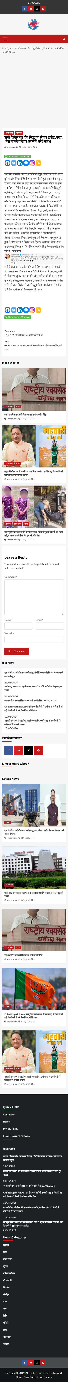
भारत (5, 1301)
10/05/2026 (25, 479)
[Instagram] (32, 163)
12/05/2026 (25, 1021)
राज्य (18, 406)
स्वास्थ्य (6, 1343)
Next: (33, 345)
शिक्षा (5, 1329)
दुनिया (5, 1266)
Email (39, 619)
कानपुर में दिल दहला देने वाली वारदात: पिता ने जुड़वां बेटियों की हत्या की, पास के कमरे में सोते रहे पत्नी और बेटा (33, 533)
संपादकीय (7, 1336)
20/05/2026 (25, 419)
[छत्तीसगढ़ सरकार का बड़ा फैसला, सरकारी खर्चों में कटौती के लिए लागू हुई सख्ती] (34, 868)
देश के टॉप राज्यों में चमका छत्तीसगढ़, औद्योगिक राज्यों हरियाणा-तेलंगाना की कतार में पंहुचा (33, 674)
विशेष (5, 1315)
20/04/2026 (25, 539)
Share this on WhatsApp (19, 156)
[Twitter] (13, 163)
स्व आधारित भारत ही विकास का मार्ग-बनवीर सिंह (25, 414)
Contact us (9, 1114)
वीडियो (5, 1322)
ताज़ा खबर (9, 133)
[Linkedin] (20, 163)
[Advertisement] (34, 91)
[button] (5, 38)
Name (8, 619)
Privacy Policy (10, 1128)
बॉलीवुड (19, 133)
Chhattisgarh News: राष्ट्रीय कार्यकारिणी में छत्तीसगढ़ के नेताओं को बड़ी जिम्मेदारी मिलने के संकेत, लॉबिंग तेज (33, 708)
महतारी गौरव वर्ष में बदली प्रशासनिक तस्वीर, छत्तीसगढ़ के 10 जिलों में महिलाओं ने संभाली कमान (32, 722)
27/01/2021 (27, 147)
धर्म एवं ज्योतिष (9, 1273)
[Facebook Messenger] (26, 163)
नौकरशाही (9, 884)
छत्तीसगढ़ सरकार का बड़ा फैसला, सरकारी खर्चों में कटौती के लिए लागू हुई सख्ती (33, 688)
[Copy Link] (38, 163)
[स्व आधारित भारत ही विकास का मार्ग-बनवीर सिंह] (34, 389)
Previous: (23, 333)
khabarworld (12, 147)
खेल (5, 1252)
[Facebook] (7, 163)
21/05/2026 (25, 838)
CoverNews (30, 1376)
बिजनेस (6, 1287)
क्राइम (8, 524)
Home (6, 1121)
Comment (10, 576)
